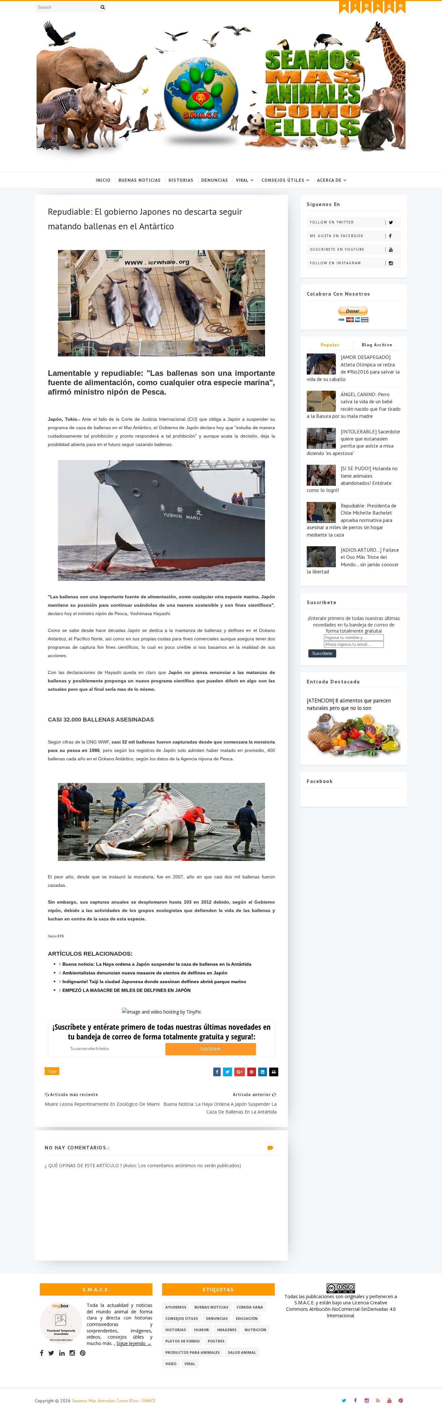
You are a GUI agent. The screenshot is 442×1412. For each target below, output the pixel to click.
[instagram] (366, 7)
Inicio (103, 180)
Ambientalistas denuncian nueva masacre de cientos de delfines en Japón (144, 972)
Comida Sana (250, 1307)
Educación (247, 1318)
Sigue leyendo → (133, 1343)
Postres (216, 1341)
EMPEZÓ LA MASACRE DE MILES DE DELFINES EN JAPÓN (126, 990)
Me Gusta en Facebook (336, 236)
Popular (330, 345)
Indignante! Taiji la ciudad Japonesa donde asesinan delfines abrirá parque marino (154, 981)
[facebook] (355, 7)
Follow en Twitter (332, 222)
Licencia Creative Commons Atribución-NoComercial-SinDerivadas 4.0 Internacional (341, 1308)
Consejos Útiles (282, 180)
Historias (181, 180)
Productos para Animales (192, 1352)
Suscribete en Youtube (337, 249)
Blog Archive (377, 345)
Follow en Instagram (335, 263)
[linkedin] (62, 1353)
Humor (201, 1329)
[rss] (378, 7)
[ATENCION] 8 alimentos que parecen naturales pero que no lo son (349, 704)
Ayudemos (175, 1307)
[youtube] (389, 7)
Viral (242, 180)
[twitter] (344, 7)
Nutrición (255, 1329)
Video (170, 1363)
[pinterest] (400, 7)
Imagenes (227, 1329)
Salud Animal (242, 1352)
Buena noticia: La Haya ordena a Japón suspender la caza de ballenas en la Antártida (156, 964)
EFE (61, 936)
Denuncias (214, 180)
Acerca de (329, 180)
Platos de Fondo (182, 1341)
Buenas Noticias (139, 180)
